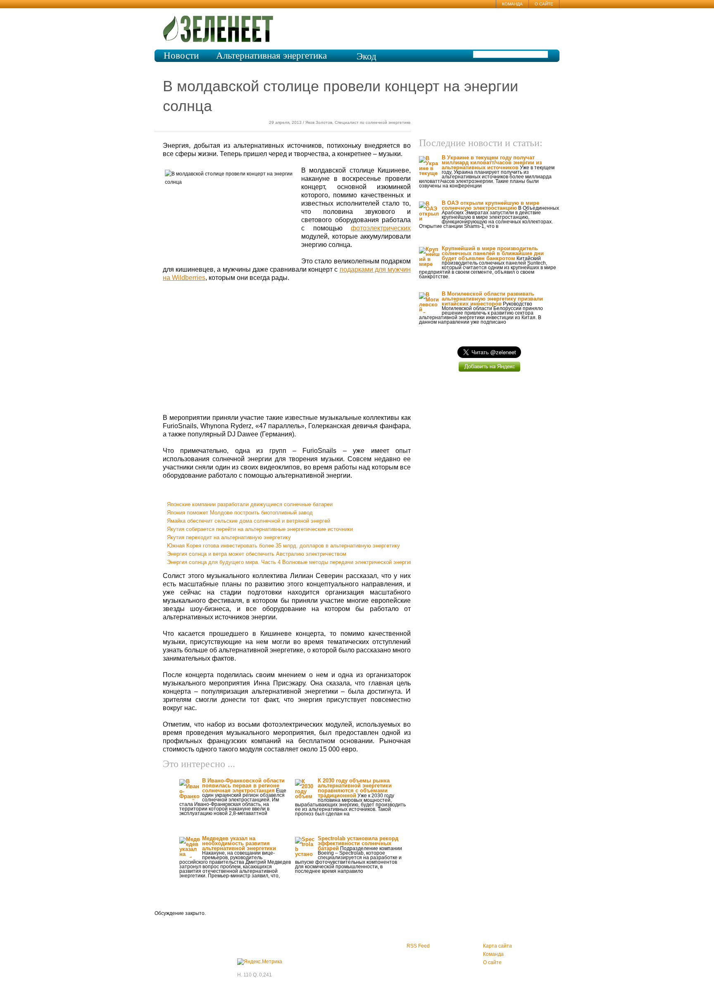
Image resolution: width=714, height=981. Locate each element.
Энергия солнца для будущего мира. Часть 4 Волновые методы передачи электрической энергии (290, 562)
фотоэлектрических (381, 228)
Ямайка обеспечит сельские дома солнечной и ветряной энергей (248, 521)
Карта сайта (497, 946)
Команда (512, 4)
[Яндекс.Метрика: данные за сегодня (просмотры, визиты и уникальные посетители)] (259, 961)
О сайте (544, 4)
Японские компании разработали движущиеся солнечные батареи (250, 504)
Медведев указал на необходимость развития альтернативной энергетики (239, 843)
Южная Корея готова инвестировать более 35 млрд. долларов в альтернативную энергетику (283, 546)
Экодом (366, 61)
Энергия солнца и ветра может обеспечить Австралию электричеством (256, 554)
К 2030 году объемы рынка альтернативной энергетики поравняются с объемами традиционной (355, 788)
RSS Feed (418, 946)
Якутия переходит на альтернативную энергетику (229, 537)
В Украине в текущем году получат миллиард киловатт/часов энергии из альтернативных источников (492, 162)
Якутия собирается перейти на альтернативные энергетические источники (260, 529)
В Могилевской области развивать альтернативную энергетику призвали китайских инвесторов (492, 299)
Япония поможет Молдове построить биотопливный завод (240, 512)
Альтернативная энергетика (271, 55)
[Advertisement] (286, 348)
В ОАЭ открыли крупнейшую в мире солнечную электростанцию (490, 205)
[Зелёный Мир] (220, 26)
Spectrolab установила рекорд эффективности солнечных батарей (358, 843)
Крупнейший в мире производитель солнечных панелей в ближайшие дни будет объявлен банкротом (493, 253)
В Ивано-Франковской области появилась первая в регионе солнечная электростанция (243, 785)
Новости (181, 55)
